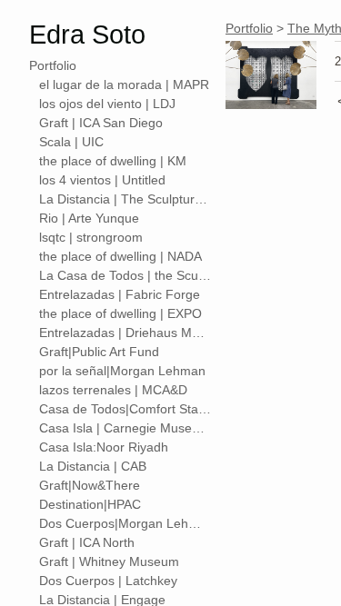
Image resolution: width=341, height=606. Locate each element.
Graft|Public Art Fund (99, 351)
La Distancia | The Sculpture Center (125, 199)
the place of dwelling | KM (112, 161)
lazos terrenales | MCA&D (113, 389)
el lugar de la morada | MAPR (124, 84)
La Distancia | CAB (92, 466)
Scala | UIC (71, 141)
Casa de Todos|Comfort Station (125, 409)
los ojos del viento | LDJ (107, 103)
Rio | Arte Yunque (89, 218)
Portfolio (52, 65)
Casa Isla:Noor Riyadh (103, 447)
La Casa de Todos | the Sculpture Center (125, 275)
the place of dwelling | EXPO (120, 313)
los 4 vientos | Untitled (102, 180)
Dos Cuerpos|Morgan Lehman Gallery (125, 523)
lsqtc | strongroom (91, 237)
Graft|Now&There (89, 485)
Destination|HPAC (90, 504)
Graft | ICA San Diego (101, 122)
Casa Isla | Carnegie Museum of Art (125, 428)
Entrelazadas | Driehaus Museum (125, 332)
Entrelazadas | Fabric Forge (119, 294)
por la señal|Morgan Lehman (122, 370)
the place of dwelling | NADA (120, 256)
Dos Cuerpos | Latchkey (108, 580)
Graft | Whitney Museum (109, 561)
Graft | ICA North (87, 542)
